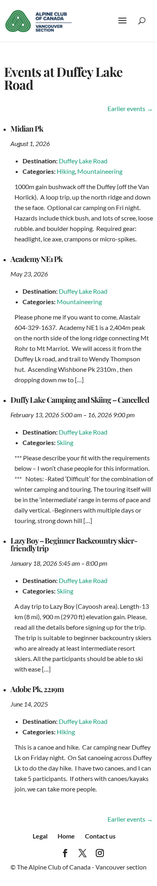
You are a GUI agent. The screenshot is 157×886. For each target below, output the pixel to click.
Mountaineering (99, 171)
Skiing (65, 442)
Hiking (66, 171)
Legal (40, 836)
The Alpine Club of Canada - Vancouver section (82, 867)
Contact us (100, 836)
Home (66, 836)
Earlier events (130, 108)
